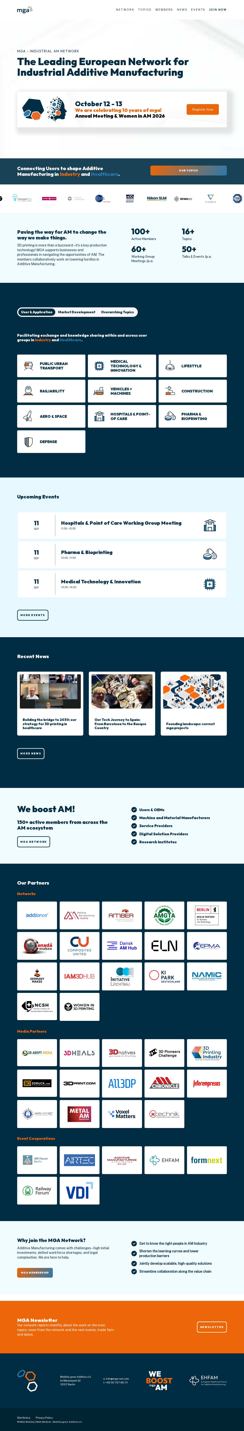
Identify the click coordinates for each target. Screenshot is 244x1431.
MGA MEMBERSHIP (35, 1272)
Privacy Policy (44, 1417)
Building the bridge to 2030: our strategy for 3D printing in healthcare (49, 723)
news (182, 9)
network (125, 9)
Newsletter (212, 1327)
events (198, 9)
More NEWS (30, 753)
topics (145, 9)
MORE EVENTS (32, 615)
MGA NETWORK (33, 841)
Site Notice (23, 1417)
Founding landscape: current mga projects (190, 726)
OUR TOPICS (188, 170)
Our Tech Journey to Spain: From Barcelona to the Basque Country (120, 723)
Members (164, 9)
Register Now (203, 109)
